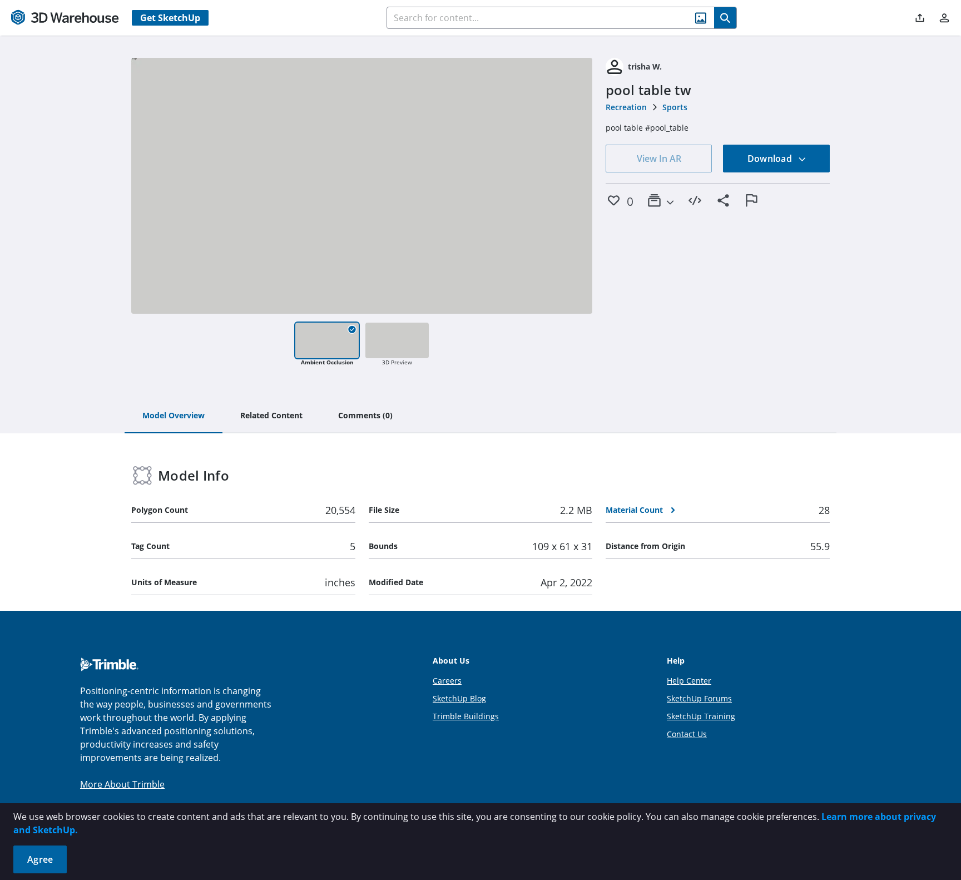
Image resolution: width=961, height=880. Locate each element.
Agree (40, 859)
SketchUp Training (701, 716)
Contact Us (687, 734)
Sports (674, 107)
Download (770, 158)
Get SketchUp (170, 18)
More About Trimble (122, 784)
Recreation (626, 107)
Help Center (689, 680)
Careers (447, 680)
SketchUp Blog (459, 698)
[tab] (173, 416)
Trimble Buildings (466, 716)
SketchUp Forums (699, 698)
